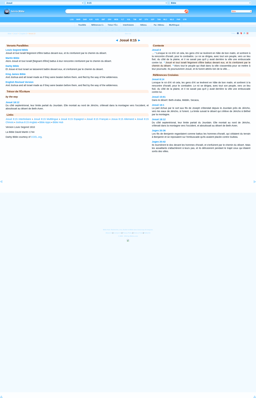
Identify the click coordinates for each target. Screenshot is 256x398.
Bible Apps (45, 122)
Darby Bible (12, 66)
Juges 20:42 (159, 141)
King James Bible (16, 74)
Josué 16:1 (158, 105)
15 (164, 62)
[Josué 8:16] (252, 187)
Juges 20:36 (159, 130)
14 (155, 52)
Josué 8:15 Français (97, 119)
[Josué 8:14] (3, 187)
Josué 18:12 (12, 102)
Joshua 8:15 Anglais (26, 122)
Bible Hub (58, 122)
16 (173, 65)
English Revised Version (19, 82)
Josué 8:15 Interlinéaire (18, 119)
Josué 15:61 (159, 97)
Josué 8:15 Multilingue (46, 119)
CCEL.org (36, 137)
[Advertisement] (128, 176)
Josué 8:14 (158, 79)
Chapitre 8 (23, 34)
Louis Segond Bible (17, 50)
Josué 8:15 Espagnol (72, 119)
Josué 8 (156, 50)
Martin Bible (12, 58)
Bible (9, 34)
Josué (15, 34)
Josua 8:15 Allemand (122, 119)
